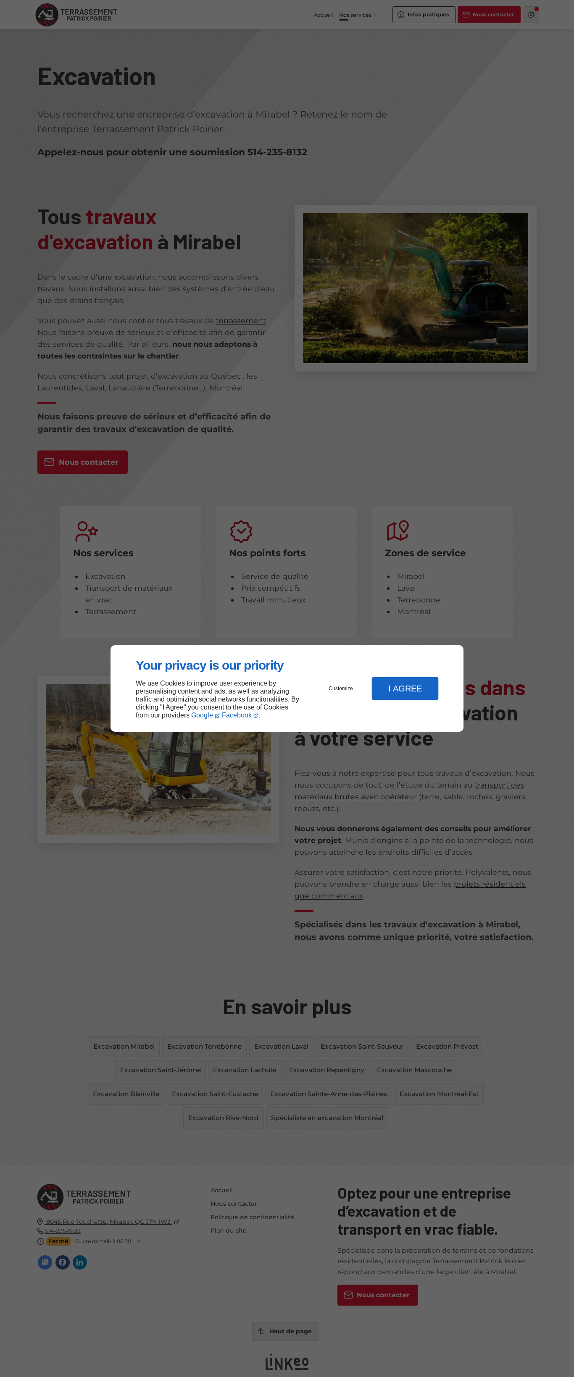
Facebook (237, 715)
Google (202, 715)
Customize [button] (341, 688)
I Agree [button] (405, 688)
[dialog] (287, 688)
